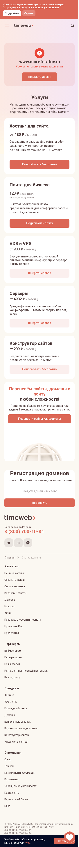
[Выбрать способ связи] (69, 837)
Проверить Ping (13, 626)
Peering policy (12, 677)
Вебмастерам (12, 650)
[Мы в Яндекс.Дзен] (28, 542)
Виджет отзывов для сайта (20, 728)
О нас (7, 759)
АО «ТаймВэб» (25, 824)
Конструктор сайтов (16, 735)
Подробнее (12, 13)
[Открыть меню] (7, 25)
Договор (9, 599)
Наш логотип (12, 664)
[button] (72, 25)
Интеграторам (13, 657)
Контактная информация (19, 772)
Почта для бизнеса (15, 708)
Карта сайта (11, 792)
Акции (8, 613)
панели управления (47, 7)
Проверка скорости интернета (22, 619)
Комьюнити (11, 779)
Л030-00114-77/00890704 (17, 830)
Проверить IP (12, 633)
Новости (9, 606)
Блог (7, 805)
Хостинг (9, 695)
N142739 (49, 827)
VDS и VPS (10, 701)
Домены (9, 715)
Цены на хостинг (14, 573)
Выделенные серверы (17, 721)
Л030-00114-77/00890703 (17, 833)
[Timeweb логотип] (26, 25)
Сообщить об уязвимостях (20, 786)
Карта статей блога (16, 799)
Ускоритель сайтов (16, 741)
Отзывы (9, 766)
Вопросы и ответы (15, 593)
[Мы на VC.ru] (18, 542)
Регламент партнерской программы (26, 670)
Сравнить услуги (14, 579)
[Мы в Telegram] (8, 542)
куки (27, 842)
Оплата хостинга (14, 586)
